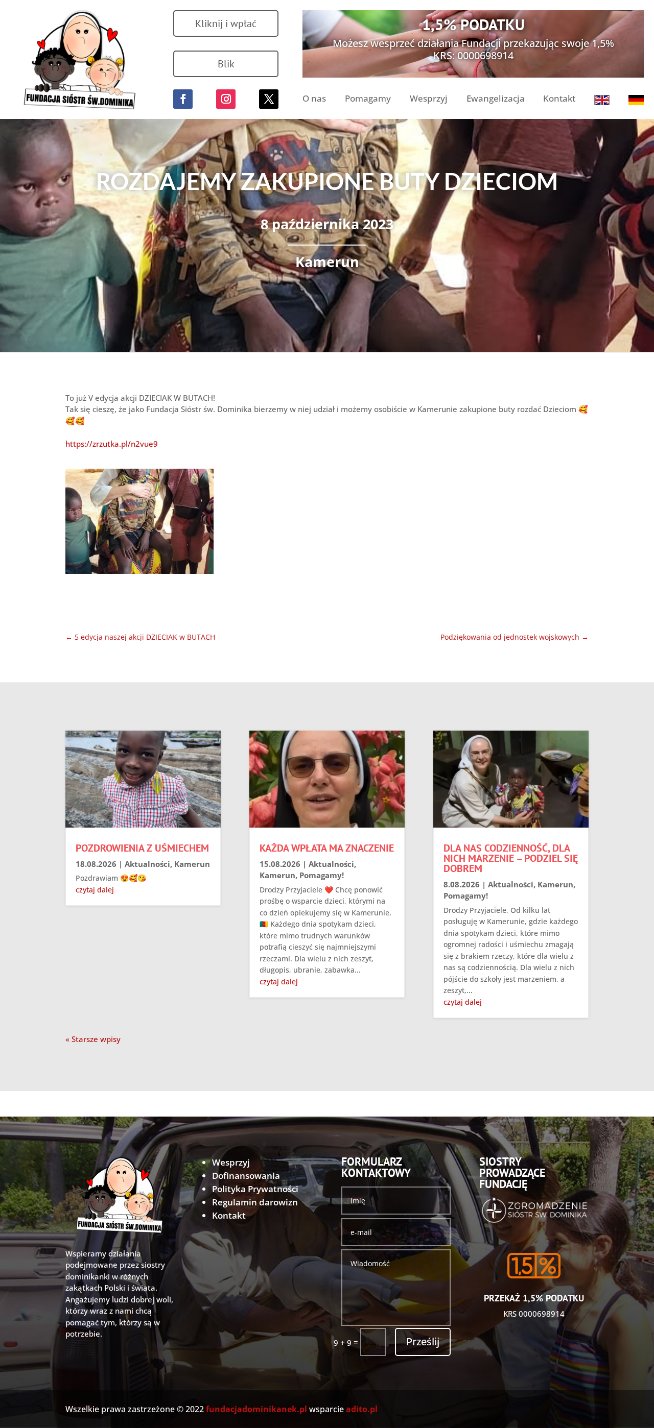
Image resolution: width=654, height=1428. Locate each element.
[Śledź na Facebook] (183, 99)
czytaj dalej (95, 889)
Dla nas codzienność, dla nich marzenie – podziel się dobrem (510, 858)
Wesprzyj (429, 99)
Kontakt (559, 99)
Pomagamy (368, 99)
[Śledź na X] (268, 99)
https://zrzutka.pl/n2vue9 (111, 444)
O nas (314, 99)
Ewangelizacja (495, 99)
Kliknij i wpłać (225, 23)
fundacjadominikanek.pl (256, 1409)
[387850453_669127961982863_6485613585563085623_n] (139, 523)
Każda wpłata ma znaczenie (327, 848)
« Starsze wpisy (93, 1039)
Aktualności (147, 864)
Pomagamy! (321, 875)
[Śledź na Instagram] (226, 99)
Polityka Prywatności (255, 1189)
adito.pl (362, 1409)
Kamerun (327, 261)
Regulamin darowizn (255, 1202)
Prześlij (422, 1341)
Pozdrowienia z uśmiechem (142, 848)
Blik (226, 63)
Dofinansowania (246, 1175)
